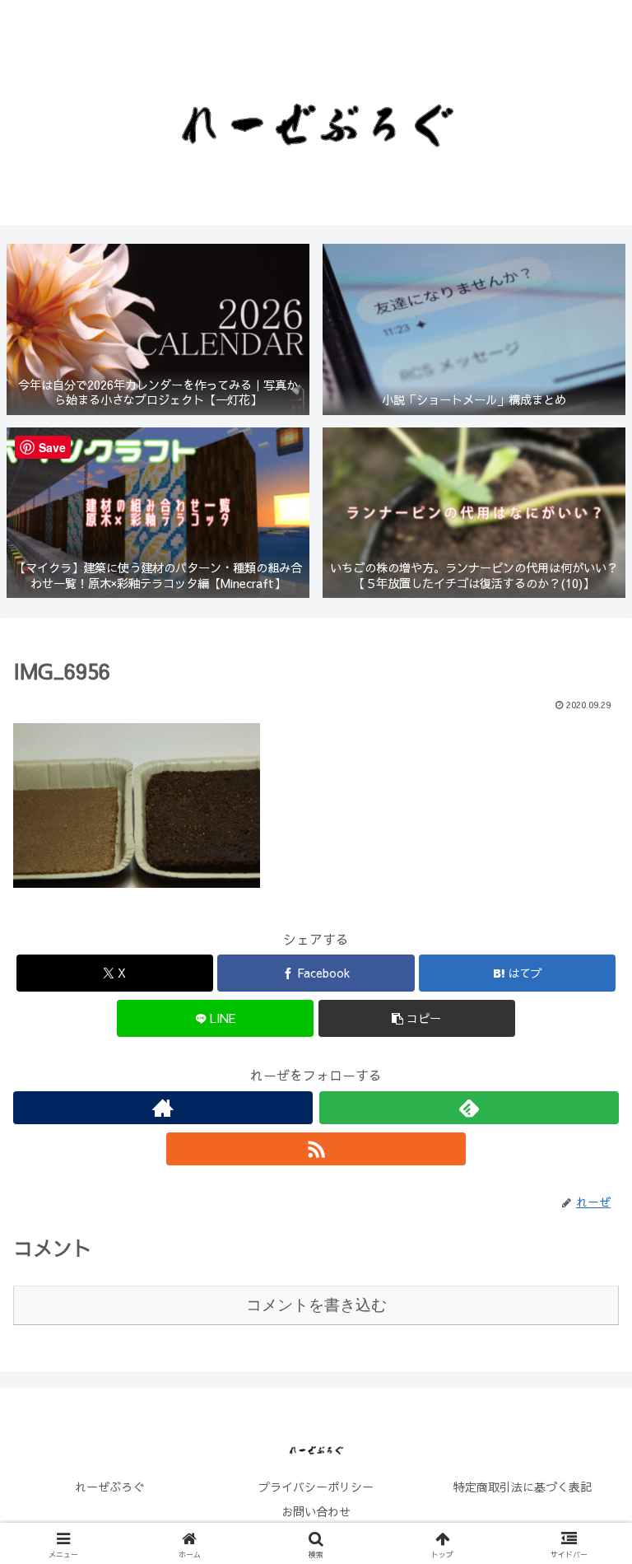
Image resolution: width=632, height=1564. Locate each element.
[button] (416, 1018)
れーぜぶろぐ (109, 1486)
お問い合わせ (316, 1511)
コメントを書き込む (316, 1305)
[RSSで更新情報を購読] (316, 1148)
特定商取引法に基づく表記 (522, 1486)
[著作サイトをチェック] (163, 1107)
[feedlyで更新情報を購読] (469, 1107)
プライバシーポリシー (316, 1486)
